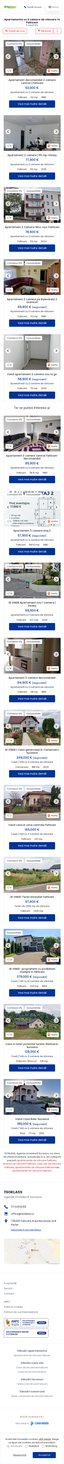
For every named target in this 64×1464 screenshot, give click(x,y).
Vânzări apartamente (32, 1351)
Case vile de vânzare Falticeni (32, 1367)
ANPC (7, 1301)
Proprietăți (10, 1283)
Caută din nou (16, 31)
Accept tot (44, 1455)
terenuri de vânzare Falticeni (19, 1163)
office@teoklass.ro (22, 1214)
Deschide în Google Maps (26, 1230)
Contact (9, 1293)
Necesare (16, 1446)
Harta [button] (54, 70)
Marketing (51, 1446)
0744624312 (18, 1206)
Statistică (34, 1446)
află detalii (45, 1439)
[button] (57, 31)
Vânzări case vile (32, 1363)
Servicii (8, 1288)
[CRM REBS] (39, 1423)
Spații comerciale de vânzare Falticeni (32, 1396)
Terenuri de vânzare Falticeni (32, 1383)
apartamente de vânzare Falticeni (36, 1160)
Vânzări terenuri (32, 1379)
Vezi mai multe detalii (32, 104)
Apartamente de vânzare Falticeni (32, 1355)
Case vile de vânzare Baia (32, 1371)
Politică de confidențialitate (21, 1312)
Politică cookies (13, 1307)
